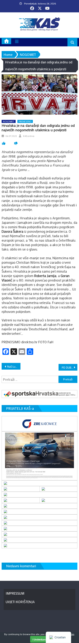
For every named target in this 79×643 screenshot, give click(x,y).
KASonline (28, 136)
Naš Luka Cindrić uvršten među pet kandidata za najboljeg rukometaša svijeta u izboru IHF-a (14, 366)
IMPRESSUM (15, 593)
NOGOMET (8, 121)
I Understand (39, 639)
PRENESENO (25, 121)
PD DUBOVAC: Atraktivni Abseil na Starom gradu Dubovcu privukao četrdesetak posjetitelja (70, 367)
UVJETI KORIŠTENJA (20, 601)
